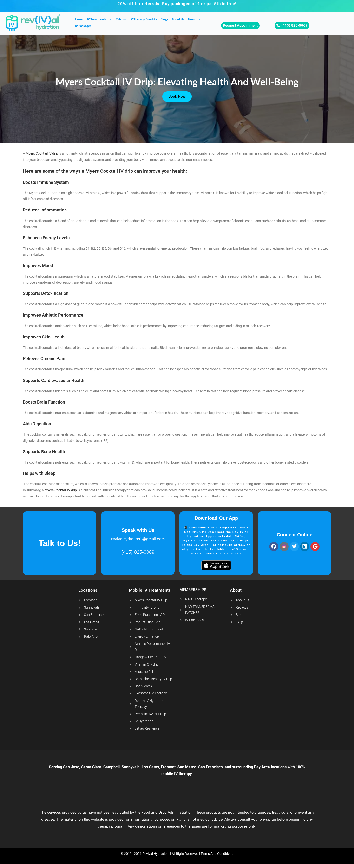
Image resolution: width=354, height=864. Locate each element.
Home (79, 19)
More (191, 19)
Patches (121, 19)
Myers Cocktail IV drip (42, 153)
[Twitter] (294, 546)
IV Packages (83, 26)
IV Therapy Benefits (143, 19)
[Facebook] (273, 546)
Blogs (164, 19)
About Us (178, 19)
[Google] (315, 546)
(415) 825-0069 (137, 552)
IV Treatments (96, 19)
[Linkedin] (304, 546)
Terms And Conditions (217, 854)
